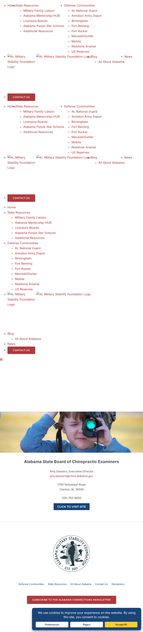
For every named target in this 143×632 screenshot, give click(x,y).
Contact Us (101, 584)
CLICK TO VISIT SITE (71, 506)
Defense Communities (31, 584)
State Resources (57, 584)
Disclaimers (118, 584)
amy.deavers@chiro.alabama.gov (71, 476)
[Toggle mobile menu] (1, 359)
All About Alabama (80, 584)
